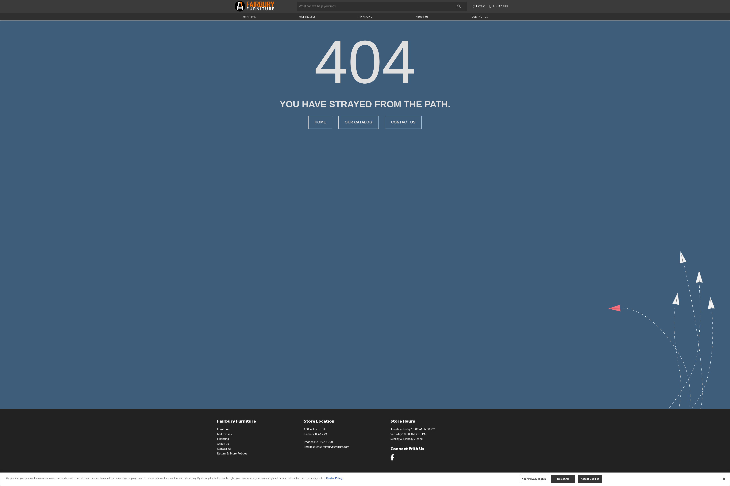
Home (320, 122)
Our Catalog (358, 122)
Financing (366, 16)
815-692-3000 (323, 442)
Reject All (563, 478)
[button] (473, 6)
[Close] (724, 479)
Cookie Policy (334, 478)
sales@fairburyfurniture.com (331, 447)
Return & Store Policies (232, 453)
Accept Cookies (590, 478)
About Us (422, 16)
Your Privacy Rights (534, 478)
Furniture (249, 16)
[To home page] (254, 6)
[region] (365, 479)
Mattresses (307, 16)
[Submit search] (459, 6)
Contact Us (480, 16)
